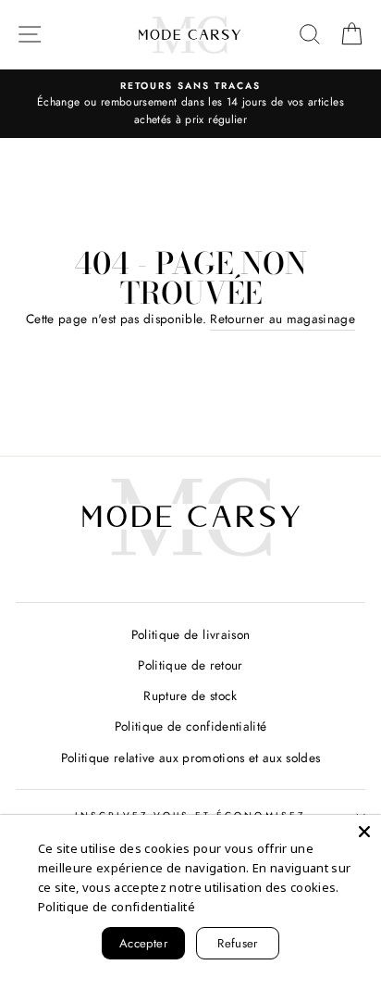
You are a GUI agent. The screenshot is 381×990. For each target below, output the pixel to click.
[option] (190, 104)
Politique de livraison (190, 634)
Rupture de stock (190, 695)
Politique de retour (190, 665)
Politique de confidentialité (191, 726)
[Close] (364, 831)
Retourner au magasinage (282, 318)
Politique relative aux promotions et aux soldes (191, 757)
